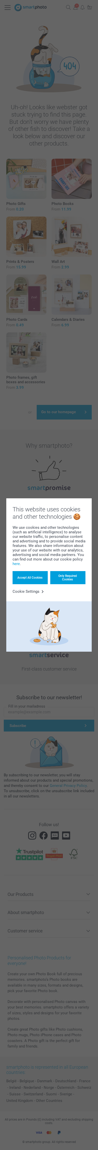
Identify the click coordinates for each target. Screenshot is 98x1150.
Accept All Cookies (29, 577)
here (16, 564)
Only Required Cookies (67, 577)
